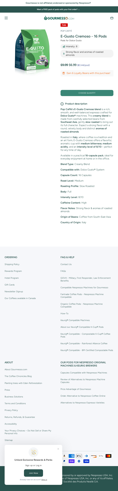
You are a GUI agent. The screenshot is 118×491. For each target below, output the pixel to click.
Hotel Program (12, 278)
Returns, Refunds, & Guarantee (20, 417)
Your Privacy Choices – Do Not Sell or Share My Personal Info (28, 432)
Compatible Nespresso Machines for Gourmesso (84, 287)
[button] (111, 18)
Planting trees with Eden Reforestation (23, 383)
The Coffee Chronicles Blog (18, 376)
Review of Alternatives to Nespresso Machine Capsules (83, 381)
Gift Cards (10, 284)
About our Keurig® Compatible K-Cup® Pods (82, 327)
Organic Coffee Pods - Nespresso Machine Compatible (82, 305)
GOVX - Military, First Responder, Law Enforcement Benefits (86, 279)
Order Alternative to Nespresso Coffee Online (83, 396)
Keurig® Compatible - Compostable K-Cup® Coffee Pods (85, 335)
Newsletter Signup (14, 291)
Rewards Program (13, 271)
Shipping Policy (12, 264)
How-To (64, 313)
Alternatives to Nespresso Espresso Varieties (82, 402)
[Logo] (59, 18)
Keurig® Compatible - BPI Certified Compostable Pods (87, 350)
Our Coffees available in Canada (20, 298)
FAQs (63, 271)
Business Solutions (14, 396)
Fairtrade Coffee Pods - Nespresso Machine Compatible (82, 295)
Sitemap (9, 440)
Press (7, 390)
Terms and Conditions (15, 403)
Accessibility (11, 424)
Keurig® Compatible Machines (75, 320)
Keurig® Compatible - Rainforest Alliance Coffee (84, 343)
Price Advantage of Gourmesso (76, 389)
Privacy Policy (11, 410)
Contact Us (66, 264)
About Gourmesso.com (16, 369)
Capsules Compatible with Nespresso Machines (84, 372)
